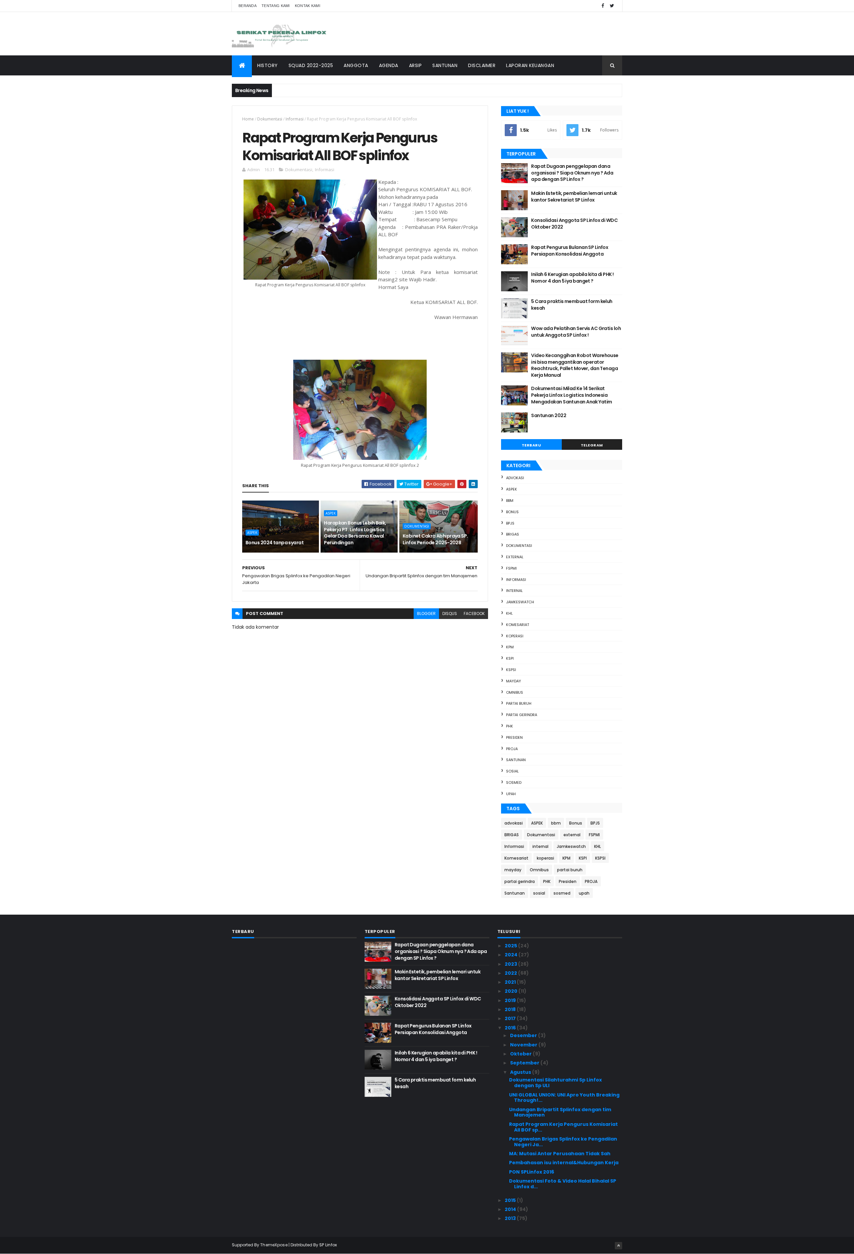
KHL (509, 613)
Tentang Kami (276, 6)
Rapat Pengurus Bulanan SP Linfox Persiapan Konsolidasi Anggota (569, 250)
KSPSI (511, 669)
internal (514, 590)
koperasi (514, 636)
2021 (511, 982)
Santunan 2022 (548, 415)
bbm (509, 500)
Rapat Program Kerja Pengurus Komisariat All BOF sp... (563, 1127)
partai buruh (518, 703)
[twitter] (611, 6)
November (524, 1044)
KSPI (510, 658)
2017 (511, 1018)
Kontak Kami (307, 6)
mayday (513, 681)
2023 (511, 964)
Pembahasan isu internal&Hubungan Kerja (563, 1162)
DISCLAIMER (481, 65)
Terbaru (531, 445)
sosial (512, 771)
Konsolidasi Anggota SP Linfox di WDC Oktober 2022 (574, 223)
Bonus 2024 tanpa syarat (275, 542)
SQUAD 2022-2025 (311, 65)
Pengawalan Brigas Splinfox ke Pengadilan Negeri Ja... (563, 1142)
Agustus (521, 1072)
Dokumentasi (269, 119)
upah (511, 794)
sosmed (513, 782)
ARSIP (415, 65)
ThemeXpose (274, 1245)
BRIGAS (512, 534)
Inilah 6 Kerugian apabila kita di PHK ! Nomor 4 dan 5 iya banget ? (572, 277)
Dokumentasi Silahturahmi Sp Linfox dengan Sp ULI (555, 1082)
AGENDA (388, 65)
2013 (511, 1218)
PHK (509, 726)
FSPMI (511, 568)
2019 (511, 1000)
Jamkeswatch (520, 602)
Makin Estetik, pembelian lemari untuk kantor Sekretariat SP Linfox (574, 196)
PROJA (512, 748)
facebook (474, 613)
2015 (511, 1200)
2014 (511, 1209)
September (525, 1062)
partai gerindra (521, 714)
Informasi (295, 119)
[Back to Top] (618, 1245)
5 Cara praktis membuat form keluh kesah (571, 304)
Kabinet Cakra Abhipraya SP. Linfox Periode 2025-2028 (435, 539)
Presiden (514, 737)
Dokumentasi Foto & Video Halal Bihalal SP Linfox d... (562, 1184)
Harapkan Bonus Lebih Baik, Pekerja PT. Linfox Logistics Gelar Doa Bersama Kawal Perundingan (355, 533)
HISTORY (267, 65)
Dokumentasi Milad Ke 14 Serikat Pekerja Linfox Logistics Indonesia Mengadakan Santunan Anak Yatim (571, 395)
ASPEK (252, 532)
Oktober (521, 1053)
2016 (511, 1027)
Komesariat (517, 624)
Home (248, 119)
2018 (511, 1009)
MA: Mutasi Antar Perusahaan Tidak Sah (559, 1153)
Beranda (248, 6)
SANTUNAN (444, 65)
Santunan (516, 759)
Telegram (592, 445)
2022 (511, 973)
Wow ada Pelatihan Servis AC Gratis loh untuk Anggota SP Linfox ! (576, 331)
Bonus (512, 512)
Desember (524, 1035)
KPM (510, 647)
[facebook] (602, 6)
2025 (511, 945)
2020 (511, 991)
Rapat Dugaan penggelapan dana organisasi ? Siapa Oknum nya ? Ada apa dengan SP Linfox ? (572, 173)
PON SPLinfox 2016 (531, 1172)
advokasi (515, 478)
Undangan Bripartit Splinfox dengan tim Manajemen (560, 1112)
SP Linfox (328, 1245)
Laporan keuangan (530, 65)
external (514, 557)
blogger (426, 613)
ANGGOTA (356, 65)
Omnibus (514, 692)
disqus (449, 613)
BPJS (510, 523)
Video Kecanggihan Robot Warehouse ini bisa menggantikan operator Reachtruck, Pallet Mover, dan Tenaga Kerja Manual (574, 365)
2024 (511, 954)
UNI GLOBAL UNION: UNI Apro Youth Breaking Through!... (564, 1097)
